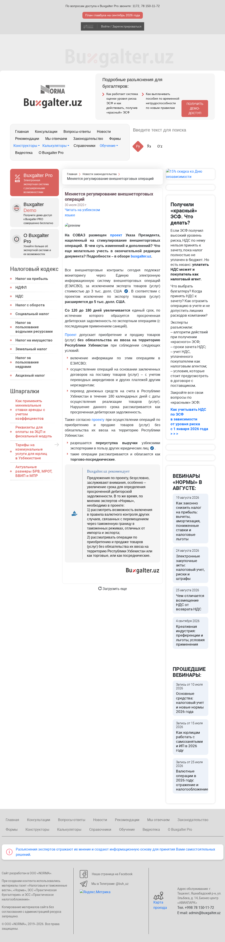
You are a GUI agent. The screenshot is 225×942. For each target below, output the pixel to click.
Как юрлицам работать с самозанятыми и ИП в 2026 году (189, 736)
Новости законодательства (100, 174)
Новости (104, 131)
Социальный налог (32, 314)
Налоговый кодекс (34, 269)
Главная (22, 131)
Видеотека (24, 153)
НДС (19, 296)
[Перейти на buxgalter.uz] (53, 103)
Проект (70, 335)
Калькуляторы (54, 146)
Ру (138, 146)
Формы (115, 139)
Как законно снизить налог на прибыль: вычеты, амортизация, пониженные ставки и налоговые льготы (188, 518)
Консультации (46, 131)
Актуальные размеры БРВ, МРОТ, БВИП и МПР (33, 471)
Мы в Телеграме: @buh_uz (110, 883)
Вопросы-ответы (77, 131)
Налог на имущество (34, 340)
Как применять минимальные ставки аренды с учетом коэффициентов (30, 410)
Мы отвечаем (56, 139)
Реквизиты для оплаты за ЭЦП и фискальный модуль (33, 431)
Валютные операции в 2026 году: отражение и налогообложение (192, 775)
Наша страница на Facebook (112, 874)
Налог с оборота (30, 305)
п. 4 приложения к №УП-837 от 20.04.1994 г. (126, 292)
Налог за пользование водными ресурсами (34, 327)
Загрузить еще (114, 589)
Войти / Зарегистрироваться (121, 26)
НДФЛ (21, 287)
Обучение (107, 146)
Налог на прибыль (31, 278)
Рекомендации (27, 139)
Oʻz (159, 146)
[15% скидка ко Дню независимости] (190, 174)
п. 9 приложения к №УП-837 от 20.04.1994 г (152, 449)
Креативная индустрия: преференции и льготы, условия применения (190, 632)
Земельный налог (31, 349)
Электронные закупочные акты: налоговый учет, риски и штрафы (190, 565)
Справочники (84, 146)
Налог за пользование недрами (27, 362)
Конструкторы (25, 146)
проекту (98, 420)
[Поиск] (195, 130)
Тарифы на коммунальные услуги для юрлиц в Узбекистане (31, 451)
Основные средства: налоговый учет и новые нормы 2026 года (190, 698)
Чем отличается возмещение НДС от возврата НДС (190, 599)
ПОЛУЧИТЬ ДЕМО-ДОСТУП (195, 108)
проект (116, 235)
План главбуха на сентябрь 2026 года (112, 15)
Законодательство (88, 139)
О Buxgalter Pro (51, 153)
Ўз (149, 146)
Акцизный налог (30, 375)
